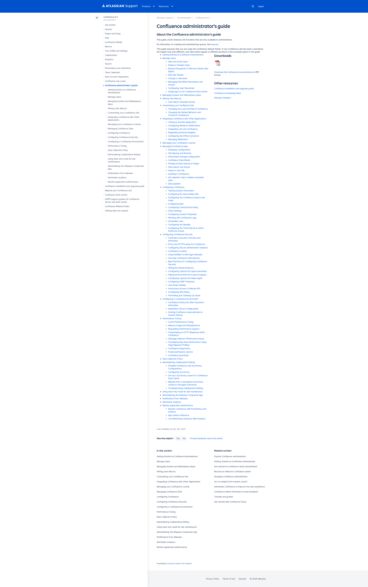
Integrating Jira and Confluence (183, 129)
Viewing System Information (181, 190)
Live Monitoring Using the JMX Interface (186, 418)
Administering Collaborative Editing (124, 154)
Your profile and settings (116, 51)
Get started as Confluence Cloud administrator (235, 466)
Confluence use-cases (115, 81)
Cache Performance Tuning (180, 322)
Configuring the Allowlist (179, 224)
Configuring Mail (175, 204)
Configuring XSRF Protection (181, 281)
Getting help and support (116, 210)
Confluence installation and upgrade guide (124, 186)
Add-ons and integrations (117, 76)
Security (242, 578)
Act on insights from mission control (230, 481)
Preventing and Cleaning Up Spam (184, 295)
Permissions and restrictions (118, 68)
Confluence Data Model (179, 160)
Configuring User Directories (181, 88)
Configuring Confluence (119, 133)
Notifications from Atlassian (120, 173)
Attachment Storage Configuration (184, 156)
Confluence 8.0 (110, 17)
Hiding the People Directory (181, 268)
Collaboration (111, 55)
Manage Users (114, 97)
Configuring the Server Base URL (183, 194)
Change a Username (177, 78)
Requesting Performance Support (183, 329)
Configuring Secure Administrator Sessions (188, 247)
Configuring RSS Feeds (179, 292)
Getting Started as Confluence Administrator (183, 54)
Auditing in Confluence (178, 174)
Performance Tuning (117, 146)
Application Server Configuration (183, 308)
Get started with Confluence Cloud (230, 501)
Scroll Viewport (186, 563)
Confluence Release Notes (117, 206)
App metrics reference (178, 415)
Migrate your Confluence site (118, 190)
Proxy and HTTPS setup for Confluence (186, 244)
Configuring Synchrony (179, 372)
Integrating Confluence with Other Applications (184, 118)
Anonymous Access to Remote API (184, 288)
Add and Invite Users (178, 61)
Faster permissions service (180, 352)
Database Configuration (179, 149)
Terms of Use (229, 578)
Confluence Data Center (116, 195)
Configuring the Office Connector (183, 136)
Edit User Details (175, 75)
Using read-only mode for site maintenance (182, 391)
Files (107, 38)
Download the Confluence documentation (233, 72)
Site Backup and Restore (179, 153)
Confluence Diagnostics (179, 348)
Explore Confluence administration (230, 456)
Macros (108, 46)
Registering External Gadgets (181, 132)
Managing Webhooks (178, 139)
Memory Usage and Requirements (184, 325)
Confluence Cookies (177, 251)
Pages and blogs (113, 33)
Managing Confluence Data (120, 128)
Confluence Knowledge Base (227, 93)
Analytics (109, 59)
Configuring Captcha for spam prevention (187, 271)
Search (253, 6)
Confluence (171, 563)
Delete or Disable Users (179, 65)
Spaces (108, 29)
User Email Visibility (177, 285)
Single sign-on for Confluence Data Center (187, 91)
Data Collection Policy (118, 150)
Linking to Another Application (182, 122)
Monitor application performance (123, 182)
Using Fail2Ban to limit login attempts (185, 254)
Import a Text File (176, 170)
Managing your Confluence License (124, 124)
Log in (261, 6)
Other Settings (175, 210)
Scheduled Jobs (175, 221)
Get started (110, 25)
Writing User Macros (117, 108)
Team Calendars (112, 72)
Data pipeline (174, 183)
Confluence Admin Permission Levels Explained (236, 491)
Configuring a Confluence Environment (125, 141)
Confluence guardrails (178, 355)
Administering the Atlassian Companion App (182, 395)
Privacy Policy (212, 578)
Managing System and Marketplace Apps (181, 95)
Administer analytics (117, 177)
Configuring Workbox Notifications (184, 125)
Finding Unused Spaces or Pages (183, 163)
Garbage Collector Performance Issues (186, 338)
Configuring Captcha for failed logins (185, 278)
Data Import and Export (179, 167)
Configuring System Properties (182, 214)
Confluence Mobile (113, 42)
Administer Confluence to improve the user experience (239, 486)
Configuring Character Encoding (183, 207)
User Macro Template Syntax (181, 102)
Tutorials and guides (223, 496)
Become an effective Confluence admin (232, 471)
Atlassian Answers (222, 97)
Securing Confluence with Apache (184, 258)
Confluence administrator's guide (121, 85)
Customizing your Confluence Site (123, 112)
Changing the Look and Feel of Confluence (188, 109)
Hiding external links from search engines (187, 274)
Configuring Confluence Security (123, 137)
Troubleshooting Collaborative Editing (185, 388)
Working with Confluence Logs (182, 217)
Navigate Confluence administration (231, 476)
